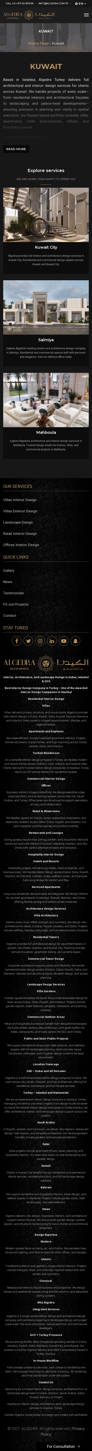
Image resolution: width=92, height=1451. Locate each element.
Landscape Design (18, 522)
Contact (9, 615)
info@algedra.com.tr (53, 3)
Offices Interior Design (21, 545)
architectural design (44, 943)
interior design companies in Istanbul (57, 767)
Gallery (8, 570)
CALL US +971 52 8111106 (19, 3)
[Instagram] (40, 641)
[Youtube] (63, 641)
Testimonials (13, 593)
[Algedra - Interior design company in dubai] (29, 15)
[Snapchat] (75, 641)
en (81, 4)
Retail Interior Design (20, 533)
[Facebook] (16, 641)
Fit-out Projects (15, 604)
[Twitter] (28, 641)
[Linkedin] (52, 641)
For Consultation (61, 1446)
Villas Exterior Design (20, 511)
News (7, 582)
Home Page (38, 43)
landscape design (53, 1111)
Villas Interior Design (20, 500)
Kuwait (58, 43)
